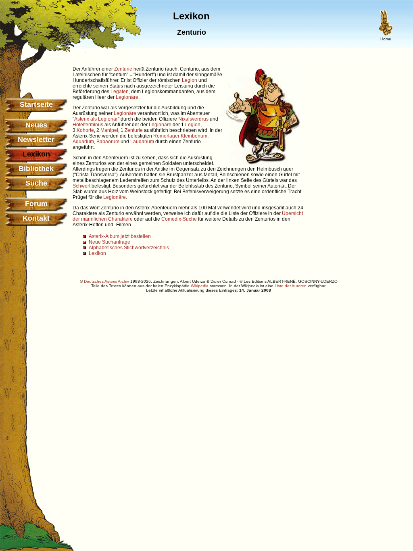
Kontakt (36, 218)
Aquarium (83, 141)
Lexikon (97, 253)
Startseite (36, 104)
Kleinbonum (194, 136)
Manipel (109, 130)
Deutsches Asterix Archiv (106, 281)
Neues (36, 125)
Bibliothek (36, 169)
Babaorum (107, 141)
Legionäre (127, 97)
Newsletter (36, 140)
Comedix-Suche (179, 219)
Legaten (120, 91)
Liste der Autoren (291, 286)
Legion (189, 80)
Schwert (81, 186)
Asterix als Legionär (96, 119)
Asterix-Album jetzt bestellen (120, 236)
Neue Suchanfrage (109, 242)
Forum (36, 204)
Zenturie (123, 69)
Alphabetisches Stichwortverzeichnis (129, 247)
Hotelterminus (88, 124)
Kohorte (85, 130)
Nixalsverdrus (193, 119)
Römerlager (166, 136)
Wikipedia (200, 286)
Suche (36, 183)
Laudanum (142, 141)
